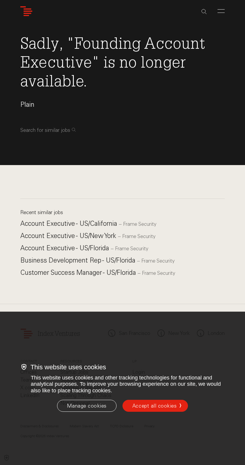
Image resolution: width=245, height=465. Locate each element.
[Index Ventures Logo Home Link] (26, 11)
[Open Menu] (221, 11)
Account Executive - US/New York (69, 236)
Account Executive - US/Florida (65, 248)
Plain (27, 104)
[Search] (204, 11)
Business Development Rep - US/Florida (78, 260)
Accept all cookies (154, 406)
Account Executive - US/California (69, 223)
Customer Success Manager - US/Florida (79, 273)
